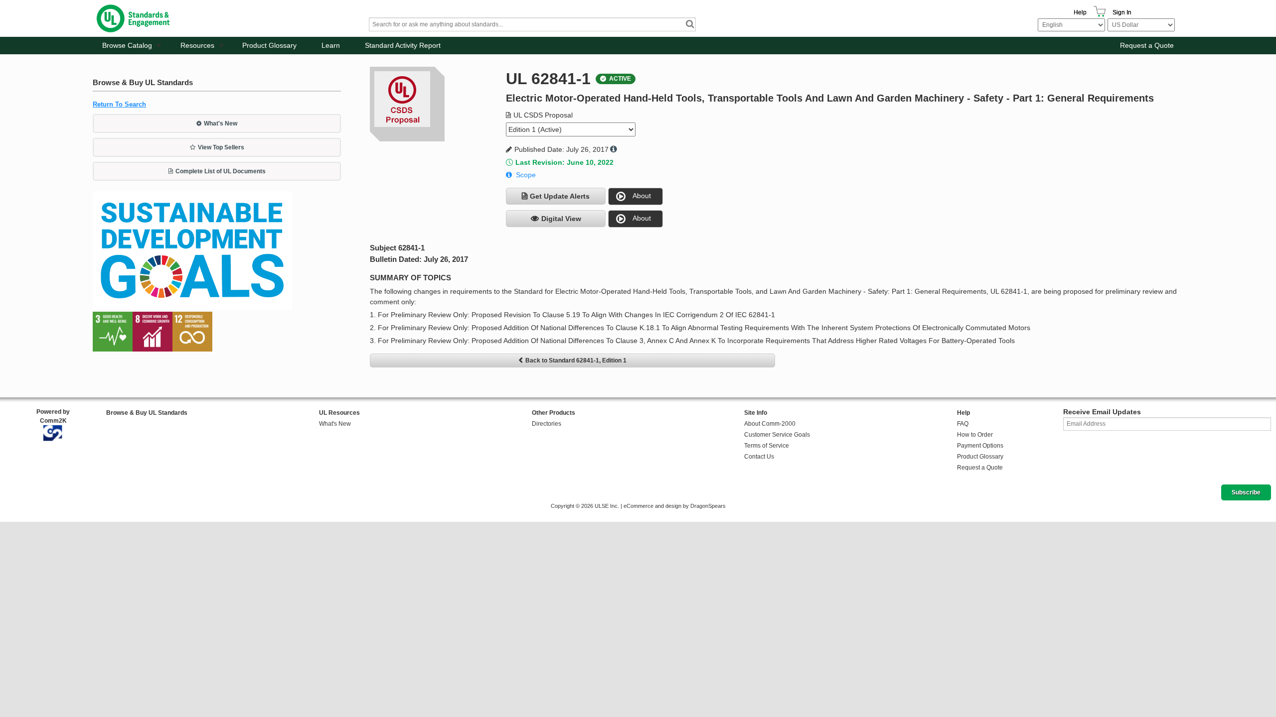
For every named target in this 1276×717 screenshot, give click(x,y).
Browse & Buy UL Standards (146, 412)
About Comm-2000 (770, 423)
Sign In (1122, 12)
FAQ (962, 423)
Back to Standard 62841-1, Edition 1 (576, 360)
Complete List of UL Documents (220, 171)
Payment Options (980, 445)
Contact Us (759, 456)
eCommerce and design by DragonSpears (675, 506)
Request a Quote (1147, 45)
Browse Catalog (127, 45)
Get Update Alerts (560, 196)
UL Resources (339, 412)
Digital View (561, 219)
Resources (197, 45)
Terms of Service (766, 445)
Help (1080, 12)
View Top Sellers (221, 147)
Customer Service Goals (777, 434)
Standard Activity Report (403, 45)
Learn (330, 45)
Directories (546, 423)
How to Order (975, 434)
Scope (526, 175)
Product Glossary (269, 45)
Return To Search (119, 104)
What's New (220, 123)
